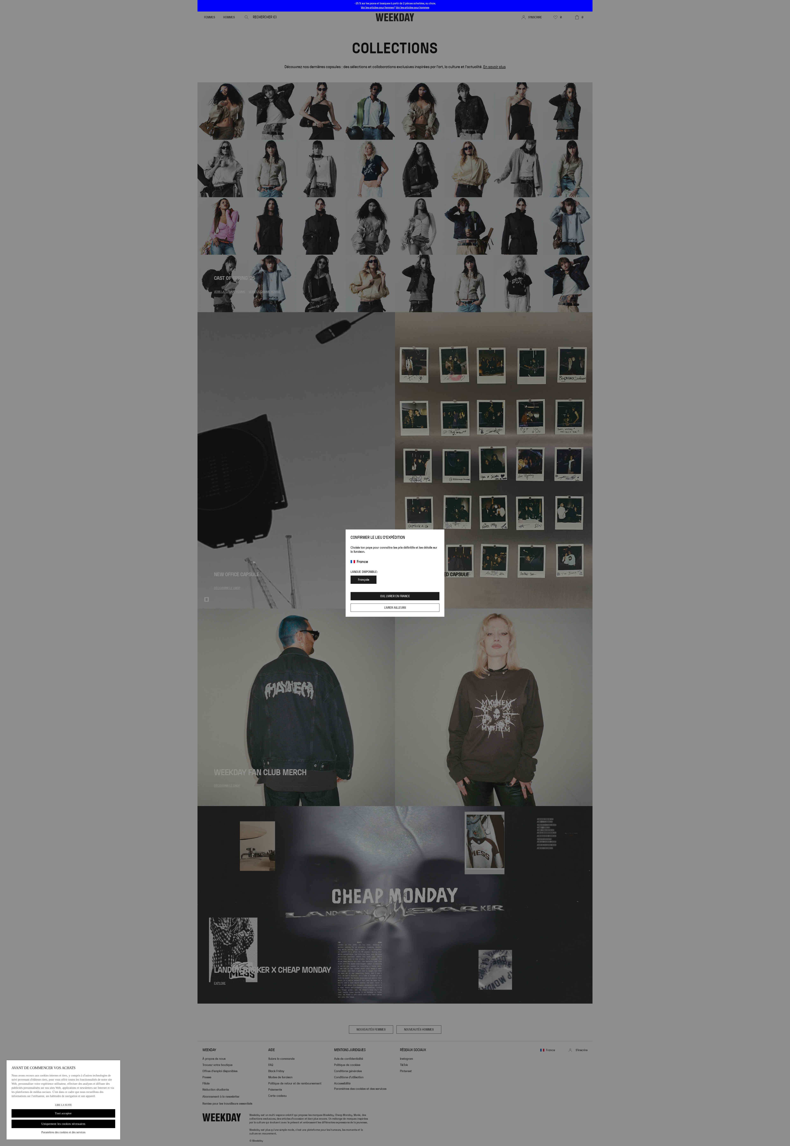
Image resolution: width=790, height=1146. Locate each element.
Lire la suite (63, 1105)
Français (363, 579)
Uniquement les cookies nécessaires (63, 1123)
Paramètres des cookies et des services (63, 1132)
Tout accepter (63, 1113)
